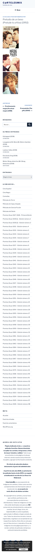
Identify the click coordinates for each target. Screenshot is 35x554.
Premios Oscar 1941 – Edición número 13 (16, 260)
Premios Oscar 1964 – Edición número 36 (16, 347)
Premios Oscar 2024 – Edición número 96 (16, 396)
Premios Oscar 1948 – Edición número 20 (16, 287)
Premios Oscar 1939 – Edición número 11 (16, 253)
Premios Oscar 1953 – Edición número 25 (16, 306)
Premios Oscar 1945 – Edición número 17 (16, 275)
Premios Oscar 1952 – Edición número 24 (16, 302)
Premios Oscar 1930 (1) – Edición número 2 (17, 219)
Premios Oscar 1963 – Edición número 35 (16, 343)
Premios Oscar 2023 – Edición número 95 (16, 393)
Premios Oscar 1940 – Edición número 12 (16, 257)
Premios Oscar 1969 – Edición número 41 (16, 366)
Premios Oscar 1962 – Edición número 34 (16, 340)
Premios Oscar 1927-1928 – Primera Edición (17, 215)
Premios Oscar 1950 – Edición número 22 (16, 294)
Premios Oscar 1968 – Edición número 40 (16, 362)
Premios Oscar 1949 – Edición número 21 (16, 291)
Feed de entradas (8, 419)
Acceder (5, 415)
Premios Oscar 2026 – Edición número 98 (16, 404)
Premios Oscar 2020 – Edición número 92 (16, 381)
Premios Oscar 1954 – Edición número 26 (16, 309)
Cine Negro (6, 192)
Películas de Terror (9, 200)
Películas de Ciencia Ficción (12, 207)
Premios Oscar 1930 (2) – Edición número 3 (17, 223)
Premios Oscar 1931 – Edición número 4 (16, 226)
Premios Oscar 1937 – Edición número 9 (16, 245)
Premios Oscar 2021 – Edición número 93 (16, 385)
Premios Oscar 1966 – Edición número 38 (16, 355)
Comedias (6, 196)
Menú (18, 10)
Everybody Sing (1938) (10, 155)
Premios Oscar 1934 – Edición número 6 (16, 234)
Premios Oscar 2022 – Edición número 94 (16, 389)
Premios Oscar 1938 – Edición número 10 (16, 249)
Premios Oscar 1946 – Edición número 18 (16, 279)
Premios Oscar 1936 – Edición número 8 (16, 241)
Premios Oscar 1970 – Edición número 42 (16, 370)
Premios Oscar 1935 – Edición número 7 (16, 238)
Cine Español (7, 189)
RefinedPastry (20, 16)
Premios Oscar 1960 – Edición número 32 (16, 332)
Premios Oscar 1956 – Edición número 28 (16, 317)
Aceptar (23, 549)
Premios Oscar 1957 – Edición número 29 (16, 321)
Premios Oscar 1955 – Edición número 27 (16, 313)
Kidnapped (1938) (8, 136)
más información (12, 549)
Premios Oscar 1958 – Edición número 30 (16, 325)
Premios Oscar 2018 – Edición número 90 (16, 374)
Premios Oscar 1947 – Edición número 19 (16, 283)
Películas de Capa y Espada (11, 204)
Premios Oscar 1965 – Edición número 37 (16, 351)
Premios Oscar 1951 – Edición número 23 (16, 298)
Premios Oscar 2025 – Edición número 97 (16, 400)
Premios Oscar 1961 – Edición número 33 (16, 336)
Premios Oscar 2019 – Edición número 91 (16, 377)
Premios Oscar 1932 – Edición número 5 (16, 230)
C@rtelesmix (12, 2)
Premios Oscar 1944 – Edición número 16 (16, 272)
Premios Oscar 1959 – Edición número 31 (16, 328)
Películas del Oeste (9, 211)
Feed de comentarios (10, 423)
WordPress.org (8, 427)
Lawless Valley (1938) (10, 150)
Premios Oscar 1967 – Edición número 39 (16, 359)
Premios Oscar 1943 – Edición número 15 (16, 268)
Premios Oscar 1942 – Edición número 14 (16, 264)
